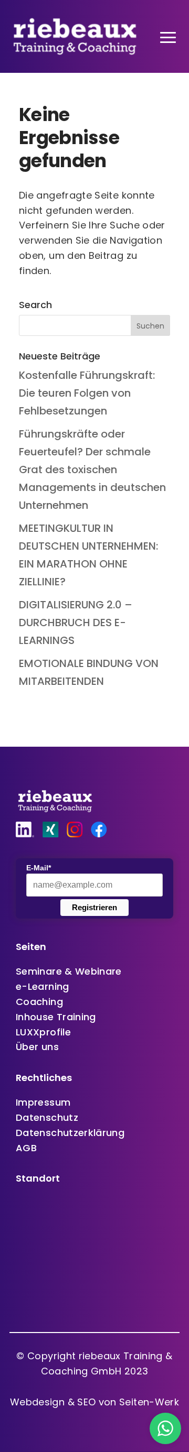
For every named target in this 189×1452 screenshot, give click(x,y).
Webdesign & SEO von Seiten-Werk (94, 1402)
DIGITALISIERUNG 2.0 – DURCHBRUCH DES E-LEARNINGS (75, 622)
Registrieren (94, 907)
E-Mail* (38, 868)
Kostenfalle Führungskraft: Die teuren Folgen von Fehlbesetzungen (87, 393)
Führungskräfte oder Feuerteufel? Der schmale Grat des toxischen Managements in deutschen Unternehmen (92, 469)
